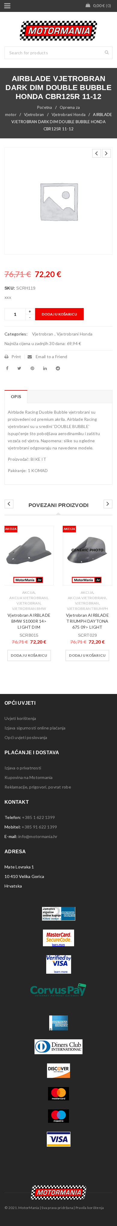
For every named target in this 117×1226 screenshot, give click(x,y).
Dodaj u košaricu (59, 314)
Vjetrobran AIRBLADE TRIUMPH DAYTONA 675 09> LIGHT (87, 621)
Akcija (28, 592)
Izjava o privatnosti (22, 767)
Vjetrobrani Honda (69, 114)
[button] (29, 655)
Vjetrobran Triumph (87, 608)
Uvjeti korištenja (20, 718)
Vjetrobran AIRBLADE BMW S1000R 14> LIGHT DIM (29, 621)
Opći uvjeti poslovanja (25, 737)
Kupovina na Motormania (28, 777)
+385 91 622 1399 (39, 826)
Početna (44, 107)
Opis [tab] (16, 396)
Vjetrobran (34, 114)
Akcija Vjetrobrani (28, 598)
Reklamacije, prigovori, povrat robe (37, 786)
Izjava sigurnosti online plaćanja (34, 727)
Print (16, 356)
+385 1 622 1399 (38, 817)
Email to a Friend (51, 356)
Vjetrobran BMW (29, 608)
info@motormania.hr (38, 836)
